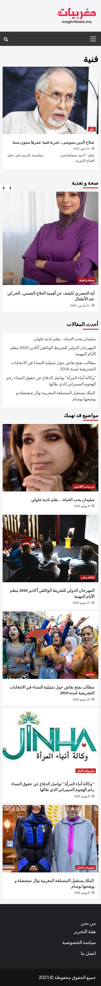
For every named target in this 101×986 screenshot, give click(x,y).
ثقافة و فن (87, 577)
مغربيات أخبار (85, 771)
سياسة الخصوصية (79, 942)
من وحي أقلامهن (84, 486)
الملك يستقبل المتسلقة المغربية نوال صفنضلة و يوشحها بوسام (56, 395)
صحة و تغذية (86, 280)
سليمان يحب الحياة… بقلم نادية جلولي (64, 338)
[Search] (6, 39)
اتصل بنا (88, 953)
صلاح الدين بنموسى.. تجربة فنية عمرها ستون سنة (53, 142)
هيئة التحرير (85, 931)
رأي (92, 129)
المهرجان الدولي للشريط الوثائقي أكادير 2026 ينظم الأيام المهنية (52, 350)
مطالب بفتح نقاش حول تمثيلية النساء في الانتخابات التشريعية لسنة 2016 (53, 365)
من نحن (88, 923)
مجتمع (90, 674)
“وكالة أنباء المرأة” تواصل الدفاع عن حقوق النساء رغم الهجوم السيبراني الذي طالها (51, 380)
